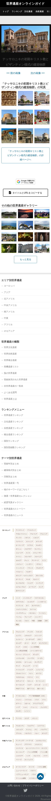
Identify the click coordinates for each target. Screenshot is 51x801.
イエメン (19, 699)
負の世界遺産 (10, 373)
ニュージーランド (21, 770)
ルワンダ (37, 685)
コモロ (25, 647)
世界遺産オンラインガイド (25, 3)
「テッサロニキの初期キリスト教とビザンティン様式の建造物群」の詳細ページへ (25, 155)
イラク (37, 699)
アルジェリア (20, 632)
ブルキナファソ (21, 673)
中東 (6, 318)
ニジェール (39, 669)
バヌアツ (33, 770)
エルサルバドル (41, 740)
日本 (46, 620)
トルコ (25, 707)
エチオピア (28, 635)
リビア (29, 685)
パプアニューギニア (22, 774)
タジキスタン (36, 605)
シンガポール (41, 602)
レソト (45, 685)
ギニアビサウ (43, 643)
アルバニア (33, 534)
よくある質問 (10, 392)
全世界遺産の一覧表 (13, 386)
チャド (18, 666)
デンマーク (35, 560)
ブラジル (19, 733)
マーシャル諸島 (21, 778)
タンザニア (38, 662)
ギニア (34, 643)
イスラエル (28, 699)
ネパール (33, 609)
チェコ (27, 560)
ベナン (31, 673)
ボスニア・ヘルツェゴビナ (24, 575)
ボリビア (44, 733)
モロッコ (30, 681)
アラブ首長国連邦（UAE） (37, 696)
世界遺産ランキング (13, 415)
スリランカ (19, 605)
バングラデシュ (21, 613)
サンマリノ (38, 549)
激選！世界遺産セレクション (18, 496)
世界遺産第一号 (11, 483)
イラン (44, 699)
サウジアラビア (38, 703)
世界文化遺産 (10, 347)
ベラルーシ (19, 572)
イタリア (36, 537)
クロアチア (28, 549)
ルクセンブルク (21, 587)
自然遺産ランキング (13, 428)
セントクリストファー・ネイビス (36, 748)
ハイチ (28, 756)
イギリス (27, 537)
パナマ (45, 756)
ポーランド (19, 579)
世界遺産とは (10, 399)
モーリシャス (40, 681)
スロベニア (38, 556)
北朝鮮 (40, 620)
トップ (6, 11)
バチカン (39, 564)
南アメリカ (9, 311)
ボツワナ (39, 673)
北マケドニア (20, 590)
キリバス (31, 767)
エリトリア (38, 635)
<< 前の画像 (14, 73)
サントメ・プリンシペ (23, 654)
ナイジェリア (20, 669)
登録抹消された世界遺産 (15, 379)
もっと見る (25, 259)
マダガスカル (20, 677)
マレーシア (28, 617)
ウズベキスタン (39, 598)
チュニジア (26, 666)
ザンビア (36, 654)
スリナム (29, 729)
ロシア (41, 587)
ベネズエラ (28, 733)
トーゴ (35, 666)
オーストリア (20, 545)
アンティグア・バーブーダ (24, 740)
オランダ (39, 541)
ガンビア (19, 643)
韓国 (17, 624)
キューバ (19, 744)
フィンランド (20, 568)
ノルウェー (19, 564)
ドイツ (44, 560)
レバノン (27, 711)
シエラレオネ (20, 658)
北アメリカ (9, 298)
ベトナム (19, 617)
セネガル (19, 662)
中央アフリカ (20, 688)
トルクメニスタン (21, 609)
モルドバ (36, 579)
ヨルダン (19, 711)
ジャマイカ (19, 748)
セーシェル (28, 662)
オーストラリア (21, 767)
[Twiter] (25, 790)
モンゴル (19, 620)
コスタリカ (38, 744)
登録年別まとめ (11, 463)
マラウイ (30, 677)
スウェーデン (37, 553)
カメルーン (19, 639)
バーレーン (33, 707)
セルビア (19, 560)
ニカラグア (19, 756)
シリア (18, 707)
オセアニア (9, 331)
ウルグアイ (30, 726)
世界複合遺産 (10, 360)
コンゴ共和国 (34, 647)
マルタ (28, 579)
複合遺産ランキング (13, 434)
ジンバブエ (30, 658)
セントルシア (20, 752)
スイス (28, 553)
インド (18, 598)
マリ (37, 677)
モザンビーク (20, 681)
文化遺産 (28, 11)
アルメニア (43, 534)
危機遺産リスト (11, 366)
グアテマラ (28, 744)
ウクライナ (19, 541)
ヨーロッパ (9, 286)
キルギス (39, 545)
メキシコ (34, 718)
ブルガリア (39, 568)
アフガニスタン (21, 696)
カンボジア (30, 602)
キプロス (30, 545)
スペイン (19, 556)
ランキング (17, 11)
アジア (7, 292)
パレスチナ (43, 707)
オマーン (19, 703)
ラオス (27, 620)
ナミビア (30, 669)
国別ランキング (11, 441)
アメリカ (19, 718)
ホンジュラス (29, 759)
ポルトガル (39, 575)
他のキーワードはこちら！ (16, 489)
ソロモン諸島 (41, 767)
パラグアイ (43, 729)
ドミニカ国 (43, 752)
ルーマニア (32, 587)
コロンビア (19, 729)
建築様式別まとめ (12, 470)
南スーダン (40, 688)
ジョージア (19, 553)
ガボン (39, 639)
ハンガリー (29, 564)
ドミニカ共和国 (32, 752)
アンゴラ (30, 632)
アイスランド (20, 530)
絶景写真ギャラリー (13, 502)
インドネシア (27, 598)
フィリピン (42, 613)
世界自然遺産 (10, 353)
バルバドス (36, 756)
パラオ (34, 774)
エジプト (19, 635)
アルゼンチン (20, 726)
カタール (27, 703)
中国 (33, 620)
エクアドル (40, 726)
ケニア (18, 647)
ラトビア (30, 583)
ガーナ (27, 643)
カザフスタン (20, 602)
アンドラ (19, 537)
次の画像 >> (38, 73)
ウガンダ (39, 632)
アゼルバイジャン (21, 534)
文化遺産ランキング (13, 421)
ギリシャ (19, 549)
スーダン (40, 658)
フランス (30, 568)
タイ (27, 605)
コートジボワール (36, 650)
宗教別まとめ (10, 476)
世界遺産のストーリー (14, 509)
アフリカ (8, 324)
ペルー (37, 733)
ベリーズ (19, 759)
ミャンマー (38, 617)
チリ (36, 729)
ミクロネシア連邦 (34, 778)
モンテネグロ (20, 583)
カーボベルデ (30, 639)
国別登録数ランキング (14, 447)
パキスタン (32, 613)
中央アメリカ (10, 305)
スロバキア (28, 556)
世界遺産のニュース (13, 515)
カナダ (27, 718)
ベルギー (29, 572)
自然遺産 (40, 11)
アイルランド (31, 530)
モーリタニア (20, 685)
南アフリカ (30, 688)
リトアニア (39, 583)
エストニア (29, 541)
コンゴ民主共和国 (21, 650)
